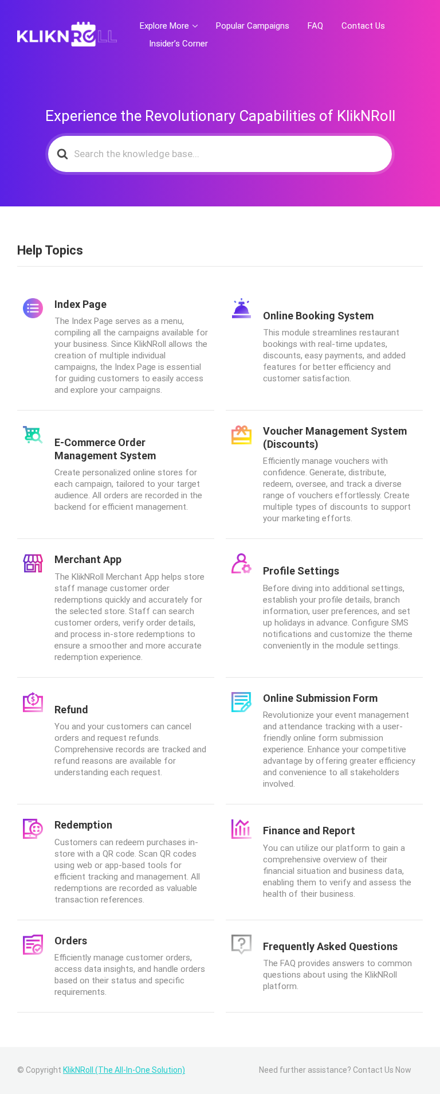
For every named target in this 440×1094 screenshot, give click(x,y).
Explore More (164, 26)
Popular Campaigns (252, 26)
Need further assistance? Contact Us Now (335, 1070)
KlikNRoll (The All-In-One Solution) (124, 1070)
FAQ (315, 26)
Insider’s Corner (178, 43)
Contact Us (363, 26)
